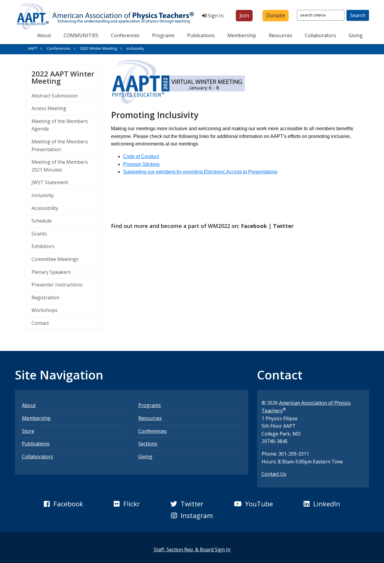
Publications (201, 35)
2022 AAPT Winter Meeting (67, 77)
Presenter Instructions (57, 284)
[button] (244, 15)
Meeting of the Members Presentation (60, 145)
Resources (280, 35)
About (44, 35)
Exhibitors (43, 246)
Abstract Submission (55, 95)
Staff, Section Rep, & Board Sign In (192, 549)
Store (28, 431)
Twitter (283, 225)
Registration (45, 297)
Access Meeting (49, 108)
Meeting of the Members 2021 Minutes (60, 166)
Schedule (42, 220)
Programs (163, 35)
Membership (241, 35)
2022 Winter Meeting (98, 48)
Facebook (254, 225)
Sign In (215, 15)
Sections (147, 443)
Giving (356, 35)
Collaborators (320, 35)
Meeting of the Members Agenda (60, 125)
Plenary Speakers (51, 272)
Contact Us (274, 474)
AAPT (32, 48)
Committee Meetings (55, 259)
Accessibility (45, 208)
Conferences (125, 35)
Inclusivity (43, 195)
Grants (39, 233)
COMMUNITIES (81, 35)
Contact (40, 323)
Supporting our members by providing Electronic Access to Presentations (200, 171)
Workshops (45, 310)
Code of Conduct (141, 156)
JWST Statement (50, 182)
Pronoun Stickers (141, 164)
